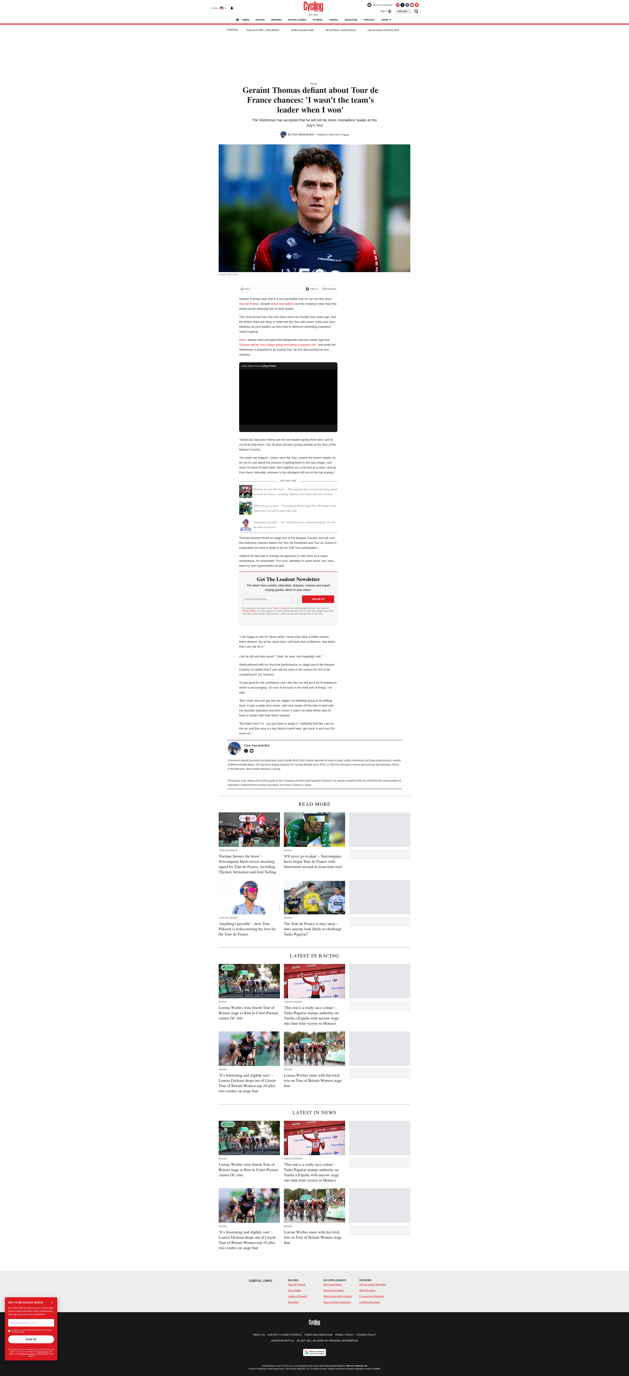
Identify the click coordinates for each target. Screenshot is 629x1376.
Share (247, 289)
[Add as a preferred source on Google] (314, 1352)
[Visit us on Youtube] (412, 5)
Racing (260, 19)
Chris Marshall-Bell (303, 134)
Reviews (276, 19)
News (245, 19)
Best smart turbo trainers (338, 1296)
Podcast (369, 19)
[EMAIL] (252, 751)
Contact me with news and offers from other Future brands (32, 1331)
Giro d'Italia (294, 1290)
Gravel (333, 19)
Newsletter (331, 289)
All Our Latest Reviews (372, 1284)
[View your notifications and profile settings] (232, 8)
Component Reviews (371, 1296)
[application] (288, 397)
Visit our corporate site (356, 1366)
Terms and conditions (318, 1334)
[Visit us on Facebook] (407, 5)
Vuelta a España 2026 (302, 29)
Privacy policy (344, 1334)
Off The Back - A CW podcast (340, 29)
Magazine (351, 19)
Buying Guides (297, 19)
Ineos (242, 340)
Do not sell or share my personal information (327, 1340)
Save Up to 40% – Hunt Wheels (263, 29)
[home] (237, 20)
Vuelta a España (297, 1296)
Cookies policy (366, 1334)
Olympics (293, 1302)
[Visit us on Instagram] (398, 5)
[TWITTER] (247, 751)
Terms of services (281, 608)
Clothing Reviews (369, 1302)
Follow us (314, 289)
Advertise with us (282, 1340)
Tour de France (249, 303)
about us (259, 1334)
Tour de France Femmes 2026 (383, 29)
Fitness (318, 19)
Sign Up (31, 1339)
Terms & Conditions (28, 1354)
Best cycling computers (337, 1302)
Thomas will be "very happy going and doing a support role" (278, 344)
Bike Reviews (367, 1290)
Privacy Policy (42, 1351)
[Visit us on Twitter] (402, 5)
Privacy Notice (249, 611)
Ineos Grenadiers (282, 303)
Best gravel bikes (334, 1290)
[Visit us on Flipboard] (417, 5)
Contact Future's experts (284, 1334)
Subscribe (402, 11)
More (385, 19)
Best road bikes (333, 1284)
